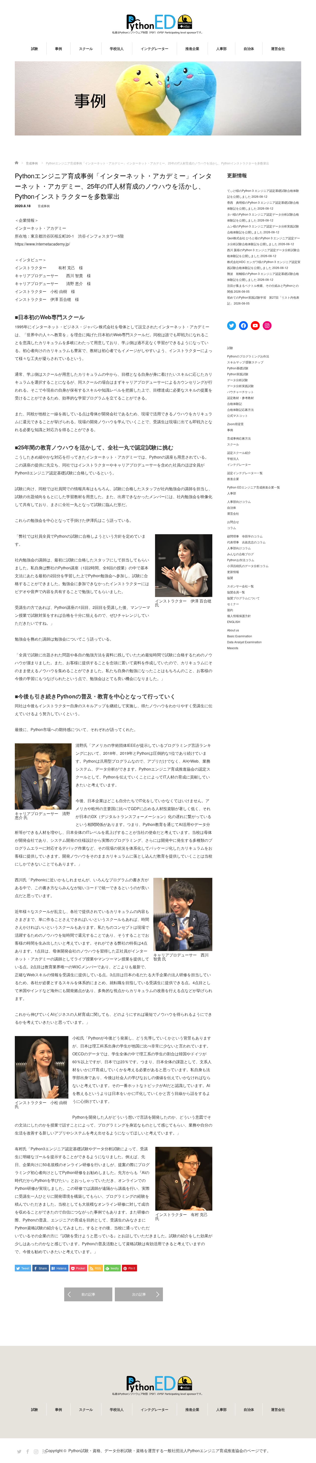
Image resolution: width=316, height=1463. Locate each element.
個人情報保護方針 (239, 616)
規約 (230, 610)
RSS (43, 1450)
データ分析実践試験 (240, 386)
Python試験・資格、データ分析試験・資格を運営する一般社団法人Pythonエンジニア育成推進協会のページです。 (169, 1450)
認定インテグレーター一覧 (245, 473)
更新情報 (233, 572)
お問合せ (233, 522)
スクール (86, 48)
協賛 (230, 578)
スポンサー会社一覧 (240, 586)
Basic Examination (239, 636)
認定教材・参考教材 (240, 398)
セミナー (233, 604)
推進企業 (192, 48)
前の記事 (88, 1294)
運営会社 (278, 48)
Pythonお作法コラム (240, 560)
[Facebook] (27, 1450)
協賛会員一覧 (236, 592)
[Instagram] (35, 1450)
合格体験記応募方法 (240, 409)
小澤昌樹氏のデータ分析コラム (248, 566)
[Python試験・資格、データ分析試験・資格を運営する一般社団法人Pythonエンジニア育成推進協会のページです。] (158, 24)
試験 (34, 48)
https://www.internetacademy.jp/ (42, 244)
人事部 (221, 48)
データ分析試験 (237, 380)
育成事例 (44, 206)
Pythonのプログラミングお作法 (248, 356)
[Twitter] (18, 1450)
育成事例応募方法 (239, 438)
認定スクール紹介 (239, 452)
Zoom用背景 (235, 424)
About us (233, 630)
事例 (58, 48)
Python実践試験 (237, 374)
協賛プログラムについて (243, 598)
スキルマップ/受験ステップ (245, 362)
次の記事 (139, 1294)
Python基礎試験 (237, 368)
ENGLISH (233, 622)
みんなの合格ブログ (240, 554)
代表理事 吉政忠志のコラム (246, 542)
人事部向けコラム (239, 501)
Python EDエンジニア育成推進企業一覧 (253, 487)
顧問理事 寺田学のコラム (245, 536)
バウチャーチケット (240, 392)
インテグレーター (154, 48)
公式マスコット (237, 415)
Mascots (232, 648)
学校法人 (117, 48)
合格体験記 (234, 403)
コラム (231, 528)
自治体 (249, 48)
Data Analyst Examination (244, 642)
